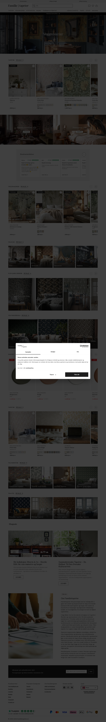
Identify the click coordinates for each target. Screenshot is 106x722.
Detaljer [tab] (53, 351)
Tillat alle (76, 374)
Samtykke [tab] (28, 352)
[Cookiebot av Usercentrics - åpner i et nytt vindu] (81, 346)
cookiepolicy (29, 368)
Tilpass (52, 374)
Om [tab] (78, 351)
